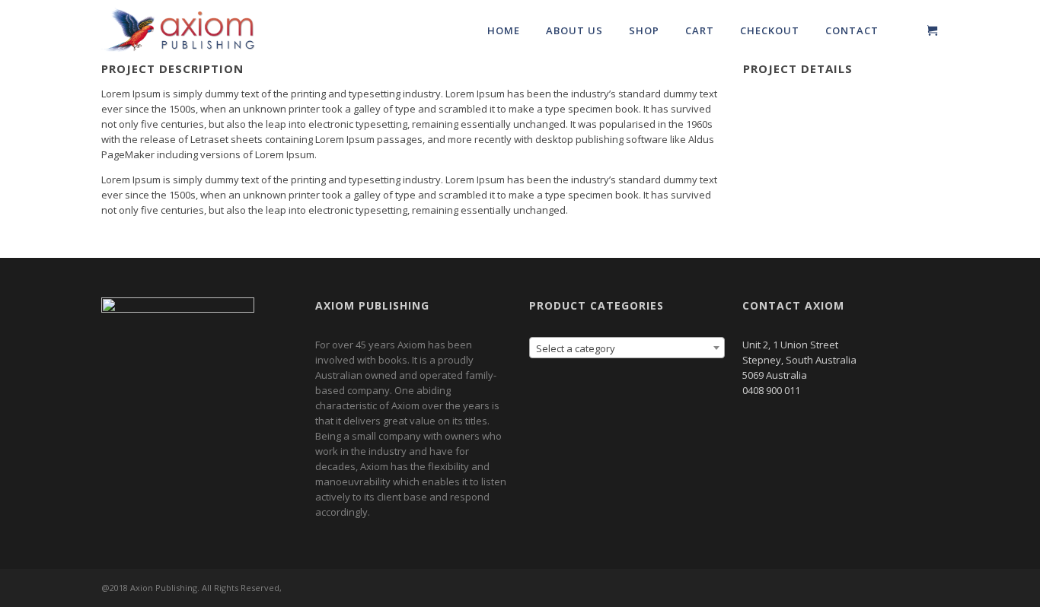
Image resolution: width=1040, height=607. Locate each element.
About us (574, 30)
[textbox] (627, 348)
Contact (852, 30)
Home (503, 30)
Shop (644, 30)
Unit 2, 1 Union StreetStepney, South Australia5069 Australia (799, 360)
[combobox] (627, 347)
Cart (699, 30)
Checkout (769, 30)
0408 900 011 (771, 390)
